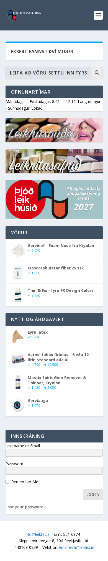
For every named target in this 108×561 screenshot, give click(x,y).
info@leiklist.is (37, 534)
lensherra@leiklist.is (76, 547)
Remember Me (24, 481)
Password (14, 463)
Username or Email (23, 445)
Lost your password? (25, 506)
